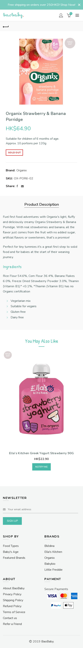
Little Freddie (53, 570)
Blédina (49, 546)
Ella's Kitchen (53, 552)
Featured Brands (14, 558)
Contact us (10, 618)
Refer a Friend (12, 624)
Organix (21, 170)
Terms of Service (14, 612)
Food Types (11, 546)
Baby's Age (11, 552)
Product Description (41, 204)
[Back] (6, 26)
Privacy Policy (12, 594)
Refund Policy (12, 606)
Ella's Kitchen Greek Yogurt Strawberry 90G (41, 453)
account (61, 15)
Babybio (49, 564)
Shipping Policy (13, 600)
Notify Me (41, 466)
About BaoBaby (14, 588)
